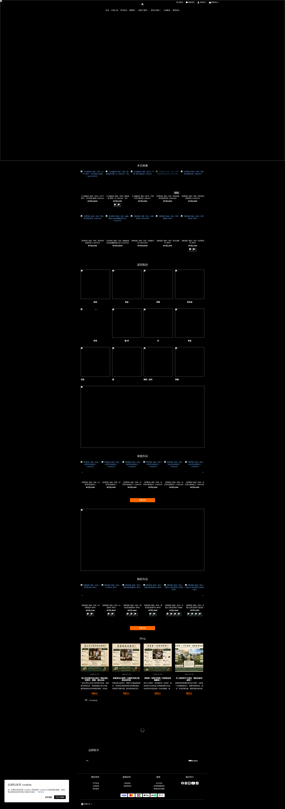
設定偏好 (48, 797)
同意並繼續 (59, 797)
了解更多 (40, 792)
